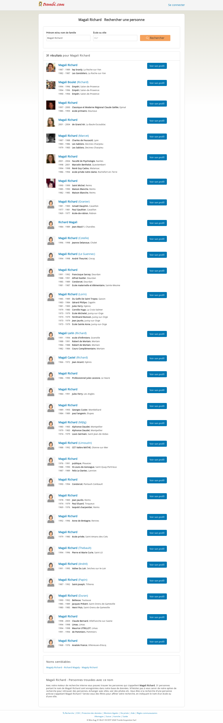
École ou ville (99, 32)
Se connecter (176, 5)
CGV (78, 713)
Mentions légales (111, 713)
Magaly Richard (54, 667)
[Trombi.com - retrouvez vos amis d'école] (53, 3)
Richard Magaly (72, 667)
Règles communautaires (147, 713)
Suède (125, 716)
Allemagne (99, 716)
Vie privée (124, 713)
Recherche (69, 713)
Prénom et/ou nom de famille (61, 32)
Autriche (116, 716)
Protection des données (92, 713)
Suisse (108, 716)
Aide (133, 713)
